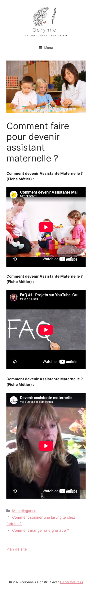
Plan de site (16, 549)
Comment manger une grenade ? (40, 530)
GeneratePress (71, 582)
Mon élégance (24, 511)
